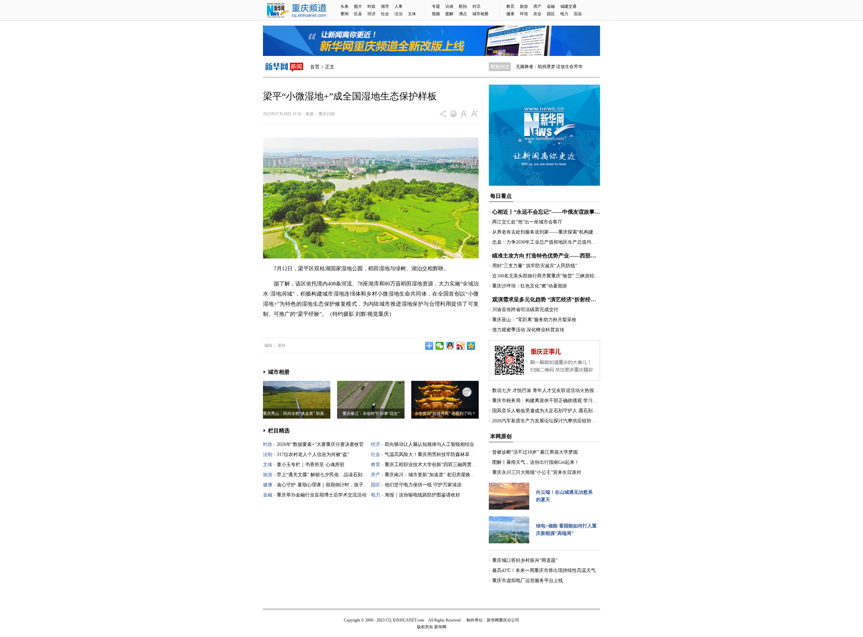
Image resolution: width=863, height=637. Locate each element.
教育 (510, 6)
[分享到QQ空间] (471, 346)
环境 (524, 13)
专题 (436, 6)
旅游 (524, 6)
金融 (551, 6)
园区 (551, 13)
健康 (510, 13)
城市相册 (480, 13)
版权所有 (425, 627)
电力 (564, 13)
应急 (578, 13)
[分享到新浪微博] (460, 346)
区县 (358, 13)
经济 (371, 13)
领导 (385, 6)
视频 (436, 13)
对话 (476, 6)
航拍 (463, 6)
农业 (537, 13)
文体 (412, 13)
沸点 (463, 13)
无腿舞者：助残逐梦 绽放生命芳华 (549, 66)
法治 (398, 13)
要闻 (344, 13)
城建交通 (568, 6)
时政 (371, 6)
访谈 (449, 6)
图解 (449, 13)
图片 (358, 6)
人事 (398, 6)
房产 (537, 6)
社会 (385, 13)
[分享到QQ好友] (450, 346)
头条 (344, 6)
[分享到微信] (440, 346)
